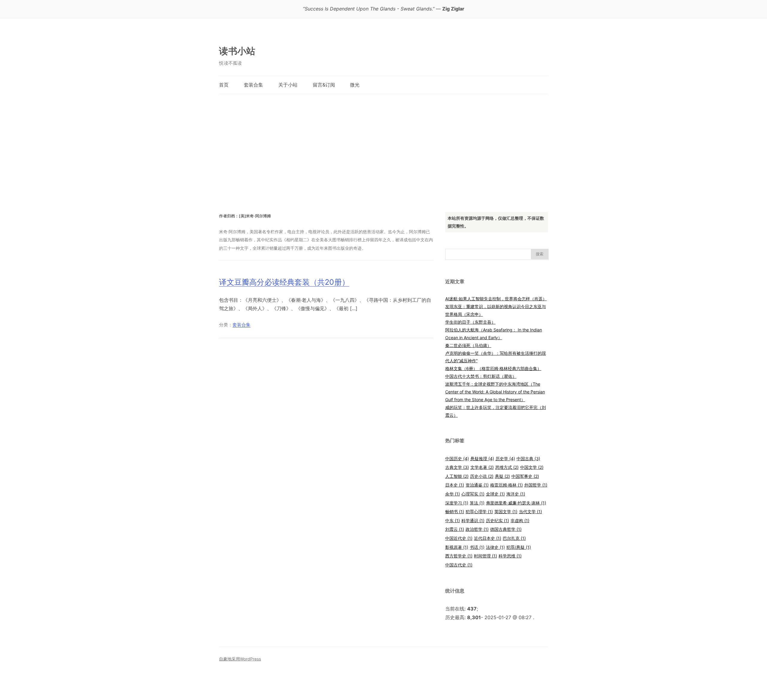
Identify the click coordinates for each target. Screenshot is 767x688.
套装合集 (253, 85)
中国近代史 (458, 538)
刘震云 (454, 529)
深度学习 (456, 502)
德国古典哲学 (506, 529)
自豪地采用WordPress (240, 659)
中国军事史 (525, 476)
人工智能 (457, 476)
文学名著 (482, 467)
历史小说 (481, 476)
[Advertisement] (383, 147)
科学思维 (510, 555)
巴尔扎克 (514, 538)
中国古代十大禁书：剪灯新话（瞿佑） (481, 376)
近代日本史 (487, 538)
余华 (452, 493)
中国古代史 (458, 564)
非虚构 (520, 520)
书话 (477, 547)
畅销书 (454, 511)
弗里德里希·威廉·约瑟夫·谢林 (516, 502)
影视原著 (456, 547)
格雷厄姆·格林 (506, 484)
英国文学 (505, 511)
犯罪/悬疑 (518, 547)
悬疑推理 (482, 458)
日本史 (454, 484)
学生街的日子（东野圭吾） (470, 322)
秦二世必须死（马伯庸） (468, 345)
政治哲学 (477, 529)
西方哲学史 (458, 555)
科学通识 (472, 520)
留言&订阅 (324, 85)
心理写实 (472, 493)
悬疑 (502, 476)
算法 (477, 502)
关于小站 (288, 85)
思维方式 (507, 467)
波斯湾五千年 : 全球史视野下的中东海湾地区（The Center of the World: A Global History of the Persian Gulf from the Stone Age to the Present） (495, 391)
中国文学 (531, 467)
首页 (224, 85)
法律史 (495, 547)
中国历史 (457, 458)
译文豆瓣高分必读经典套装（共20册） (284, 282)
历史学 (505, 458)
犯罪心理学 (479, 511)
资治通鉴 (477, 484)
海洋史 (515, 493)
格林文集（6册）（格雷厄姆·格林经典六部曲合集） (493, 368)
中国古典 (528, 458)
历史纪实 (497, 520)
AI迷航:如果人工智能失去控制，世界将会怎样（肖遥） (496, 298)
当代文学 (530, 511)
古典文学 (457, 467)
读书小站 (237, 51)
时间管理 (485, 555)
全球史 (495, 493)
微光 (355, 85)
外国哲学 (535, 484)
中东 (452, 520)
